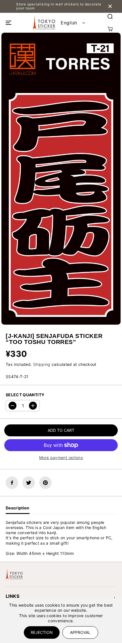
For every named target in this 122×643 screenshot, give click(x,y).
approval (80, 632)
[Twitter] (28, 482)
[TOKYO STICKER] (44, 23)
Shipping (42, 364)
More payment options (61, 457)
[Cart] (110, 29)
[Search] (110, 16)
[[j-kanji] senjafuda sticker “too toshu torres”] (61, 179)
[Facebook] (12, 482)
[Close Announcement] (110, 6)
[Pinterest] (45, 482)
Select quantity (25, 394)
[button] (8, 23)
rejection (42, 632)
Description (18, 507)
